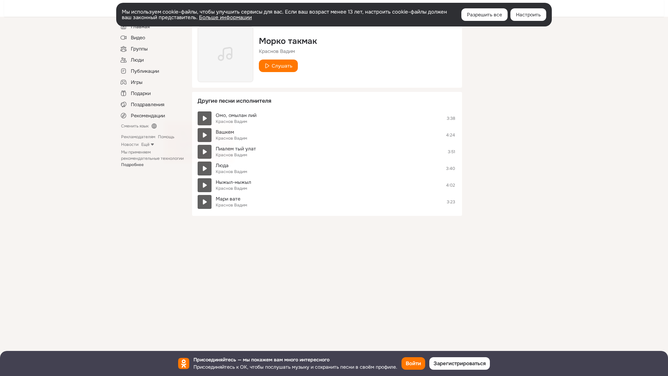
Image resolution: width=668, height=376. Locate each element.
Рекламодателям (138, 137)
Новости (129, 144)
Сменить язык (135, 126)
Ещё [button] (145, 144)
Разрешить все (484, 14)
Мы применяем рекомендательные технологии (152, 158)
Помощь (166, 137)
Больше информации (225, 17)
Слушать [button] (282, 66)
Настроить (528, 14)
